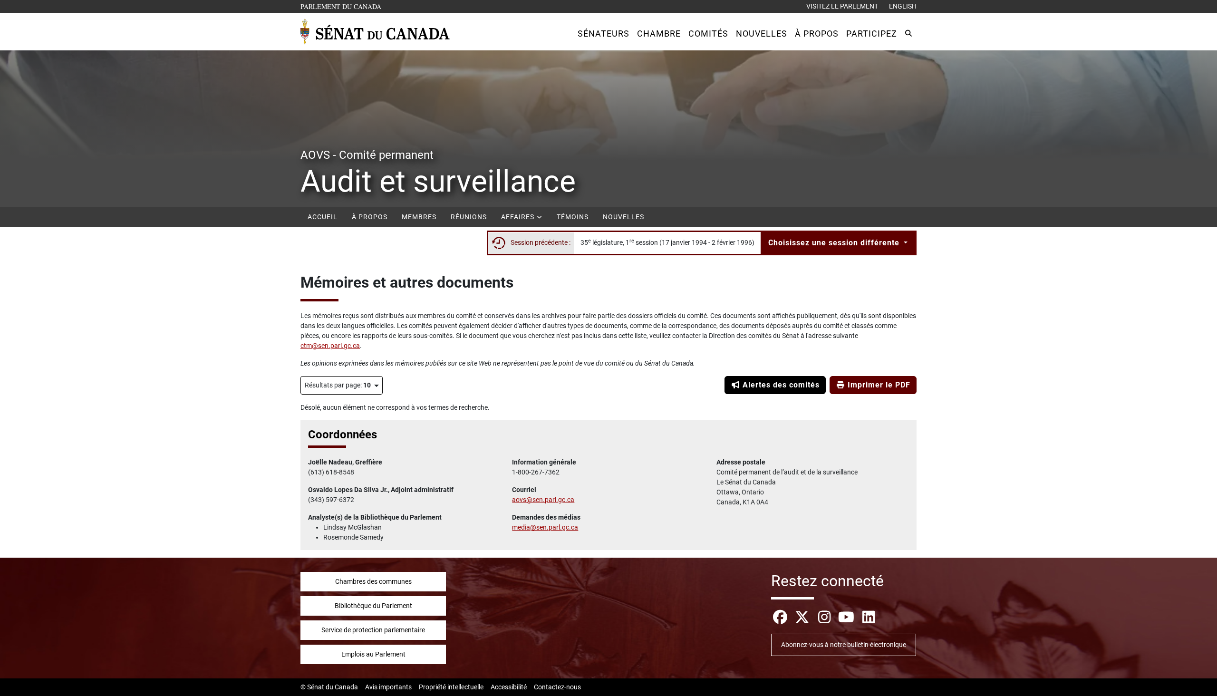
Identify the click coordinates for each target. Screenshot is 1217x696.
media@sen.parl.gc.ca (545, 527)
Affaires (518, 217)
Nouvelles (623, 217)
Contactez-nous (557, 687)
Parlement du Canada (343, 6)
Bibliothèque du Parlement (373, 605)
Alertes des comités (780, 384)
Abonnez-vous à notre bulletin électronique (843, 644)
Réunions (469, 217)
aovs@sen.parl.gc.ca (543, 499)
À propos (369, 217)
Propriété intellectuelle (451, 687)
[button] (603, 33)
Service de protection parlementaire (373, 630)
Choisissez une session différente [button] (835, 242)
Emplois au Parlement (373, 654)
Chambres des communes (373, 581)
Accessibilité (509, 687)
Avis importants (388, 687)
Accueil (323, 217)
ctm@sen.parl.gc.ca (330, 345)
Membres (419, 217)
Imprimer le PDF (877, 384)
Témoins (573, 217)
